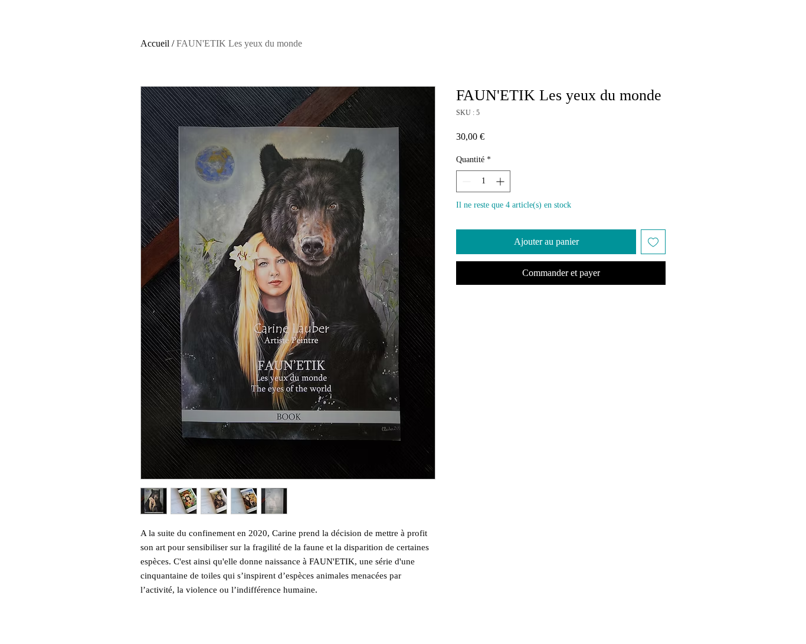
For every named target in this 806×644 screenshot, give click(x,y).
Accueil (154, 43)
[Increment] (501, 181)
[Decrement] (465, 181)
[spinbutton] (483, 181)
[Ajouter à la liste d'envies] (653, 241)
